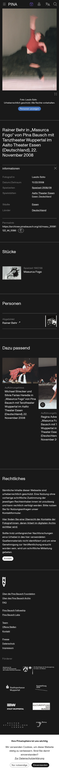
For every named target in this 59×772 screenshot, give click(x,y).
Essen (35, 204)
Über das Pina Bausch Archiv (16, 598)
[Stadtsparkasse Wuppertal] (15, 688)
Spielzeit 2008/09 (42, 188)
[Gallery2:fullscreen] (54, 94)
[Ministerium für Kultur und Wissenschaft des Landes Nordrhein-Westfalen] (15, 670)
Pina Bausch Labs (11, 614)
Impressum (8, 648)
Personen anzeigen (29, 108)
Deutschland (39, 210)
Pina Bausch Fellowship (13, 610)
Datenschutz (8, 643)
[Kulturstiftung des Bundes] (41, 706)
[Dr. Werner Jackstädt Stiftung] (41, 724)
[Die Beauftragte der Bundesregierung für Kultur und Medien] (41, 670)
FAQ (4, 602)
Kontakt (8, 558)
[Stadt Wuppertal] (15, 706)
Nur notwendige (19, 765)
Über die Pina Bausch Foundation (18, 593)
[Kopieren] (21, 231)
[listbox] (29, 49)
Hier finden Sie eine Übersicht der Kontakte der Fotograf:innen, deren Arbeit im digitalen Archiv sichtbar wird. (29, 523)
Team (5, 622)
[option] (29, 49)
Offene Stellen (9, 627)
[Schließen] (55, 168)
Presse (5, 639)
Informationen (11, 168)
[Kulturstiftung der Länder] (15, 724)
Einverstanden (40, 765)
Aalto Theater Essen (43, 194)
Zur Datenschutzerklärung (29, 758)
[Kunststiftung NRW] (41, 688)
